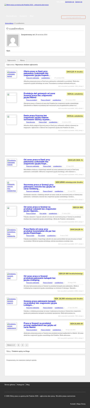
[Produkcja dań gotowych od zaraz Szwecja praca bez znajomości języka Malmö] (12, 95)
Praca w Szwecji (45, 100)
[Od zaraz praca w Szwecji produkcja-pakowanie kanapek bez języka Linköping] (12, 278)
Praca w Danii (43, 122)
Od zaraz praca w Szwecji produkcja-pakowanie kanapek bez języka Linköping (40, 278)
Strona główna (11, 16)
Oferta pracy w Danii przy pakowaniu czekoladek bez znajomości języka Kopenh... (37, 73)
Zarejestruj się (69, 2)
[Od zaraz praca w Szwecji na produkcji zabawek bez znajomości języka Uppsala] (12, 208)
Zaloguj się (78, 2)
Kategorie (23, 16)
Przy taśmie (43, 213)
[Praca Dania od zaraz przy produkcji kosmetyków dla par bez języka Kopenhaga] (12, 236)
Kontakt (73, 404)
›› (26, 345)
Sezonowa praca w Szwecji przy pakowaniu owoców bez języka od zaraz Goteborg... (39, 187)
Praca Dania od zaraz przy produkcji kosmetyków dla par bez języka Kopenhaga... (40, 231)
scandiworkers (45, 78)
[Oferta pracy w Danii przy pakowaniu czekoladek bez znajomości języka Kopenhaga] (12, 76)
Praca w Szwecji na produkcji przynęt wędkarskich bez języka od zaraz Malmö (40, 325)
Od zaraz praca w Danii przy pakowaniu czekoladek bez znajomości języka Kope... (37, 162)
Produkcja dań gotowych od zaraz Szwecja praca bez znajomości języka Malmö (39, 95)
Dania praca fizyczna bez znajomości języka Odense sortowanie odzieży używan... (37, 117)
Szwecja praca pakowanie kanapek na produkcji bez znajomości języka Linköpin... (40, 303)
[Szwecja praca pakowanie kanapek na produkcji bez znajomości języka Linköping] (12, 303)
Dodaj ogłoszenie (73, 17)
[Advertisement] (36, 10)
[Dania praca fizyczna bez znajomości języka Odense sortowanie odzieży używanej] (12, 117)
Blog (31, 16)
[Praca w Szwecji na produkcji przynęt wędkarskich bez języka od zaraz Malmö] (12, 328)
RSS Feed (85, 2)
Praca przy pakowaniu (32, 78)
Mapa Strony (81, 404)
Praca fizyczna (30, 122)
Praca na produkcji (31, 100)
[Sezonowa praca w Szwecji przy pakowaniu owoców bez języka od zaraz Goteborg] (12, 191)
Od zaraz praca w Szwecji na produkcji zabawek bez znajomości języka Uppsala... (40, 209)
